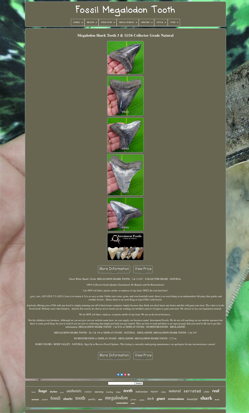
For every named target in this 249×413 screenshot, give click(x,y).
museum (35, 399)
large (118, 392)
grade (62, 392)
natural (175, 391)
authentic (74, 391)
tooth (80, 398)
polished (45, 400)
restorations (176, 399)
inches (53, 391)
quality (91, 399)
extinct (88, 391)
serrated (192, 391)
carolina (141, 400)
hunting (109, 392)
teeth (128, 390)
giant (161, 399)
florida (217, 399)
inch (150, 398)
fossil (55, 398)
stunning (99, 392)
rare (100, 399)
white (206, 391)
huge (42, 390)
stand (133, 403)
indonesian (141, 391)
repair (154, 391)
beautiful (192, 399)
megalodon (116, 397)
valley (163, 392)
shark (206, 398)
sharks (67, 399)
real (215, 390)
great (133, 400)
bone (34, 392)
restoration (122, 402)
